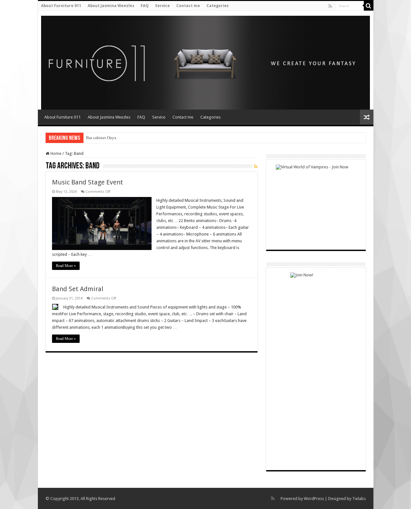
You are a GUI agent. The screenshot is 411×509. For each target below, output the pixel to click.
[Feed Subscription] (256, 166)
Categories (217, 6)
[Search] (368, 6)
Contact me (188, 6)
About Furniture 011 (61, 6)
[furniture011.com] (84, 60)
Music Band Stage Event (87, 182)
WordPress (314, 498)
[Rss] (330, 6)
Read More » (66, 265)
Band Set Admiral (77, 289)
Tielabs (359, 498)
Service (162, 6)
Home (55, 153)
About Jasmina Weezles (111, 6)
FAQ (145, 6)
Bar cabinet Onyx (101, 137)
